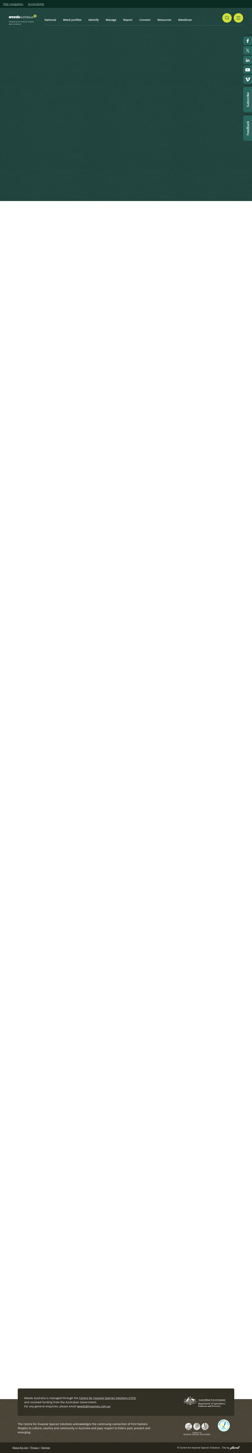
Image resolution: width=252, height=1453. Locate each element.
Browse (161, 183)
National (50, 20)
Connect (145, 20)
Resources (164, 20)
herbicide (144, 1148)
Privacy (35, 1447)
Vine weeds (156, 977)
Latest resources (105, 243)
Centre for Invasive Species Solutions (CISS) (107, 1398)
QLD (161, 1219)
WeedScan (185, 20)
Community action (150, 1012)
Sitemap (45, 1447)
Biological (144, 933)
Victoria (162, 790)
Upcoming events (67, 243)
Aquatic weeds (139, 1120)
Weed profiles (72, 20)
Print (232, 219)
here (41, 130)
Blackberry (145, 790)
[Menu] (238, 18)
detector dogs (147, 719)
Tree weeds (156, 1191)
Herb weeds (137, 691)
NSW (159, 1148)
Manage (111, 20)
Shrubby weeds (139, 762)
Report (127, 20)
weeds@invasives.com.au (93, 1406)
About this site (20, 1447)
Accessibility (36, 4)
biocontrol (156, 1076)
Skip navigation (13, 4)
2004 (141, 1076)
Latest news (32, 243)
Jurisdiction (145, 862)
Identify (93, 20)
